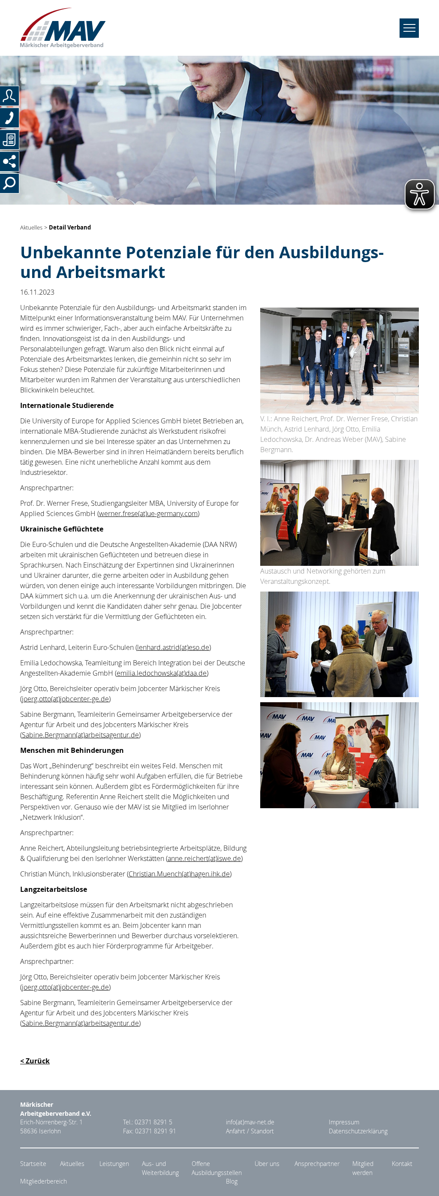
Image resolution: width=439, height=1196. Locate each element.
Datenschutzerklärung (358, 1131)
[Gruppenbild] (339, 360)
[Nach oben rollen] (422, 1179)
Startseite (33, 1164)
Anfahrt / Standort (250, 1131)
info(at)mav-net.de (250, 1122)
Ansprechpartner (317, 1164)
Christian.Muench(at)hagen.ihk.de (179, 874)
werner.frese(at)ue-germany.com (148, 513)
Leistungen (114, 1164)
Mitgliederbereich (43, 1181)
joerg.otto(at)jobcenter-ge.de (65, 699)
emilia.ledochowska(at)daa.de (162, 673)
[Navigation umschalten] (409, 28)
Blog (232, 1181)
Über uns (267, 1164)
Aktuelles (31, 227)
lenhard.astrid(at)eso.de (173, 647)
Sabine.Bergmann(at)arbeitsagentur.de (80, 735)
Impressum (344, 1122)
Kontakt (402, 1164)
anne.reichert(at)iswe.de (204, 858)
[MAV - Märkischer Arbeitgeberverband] (62, 28)
